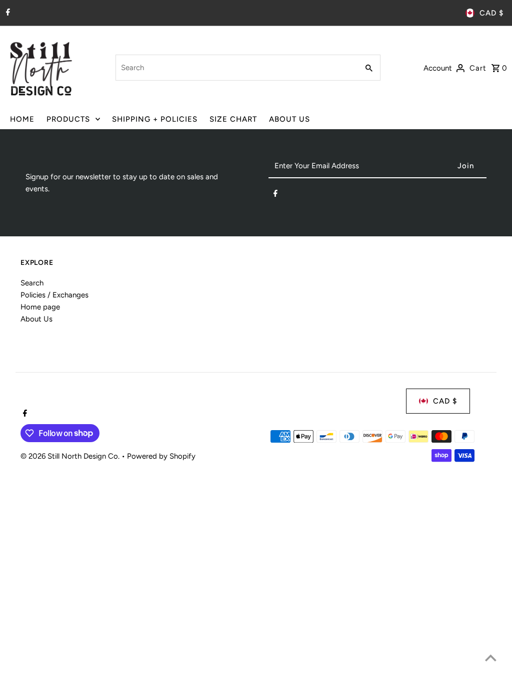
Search (32, 282)
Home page (40, 306)
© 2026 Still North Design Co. (71, 456)
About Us (36, 318)
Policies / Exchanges (54, 294)
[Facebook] (7, 13)
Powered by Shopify (161, 456)
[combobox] (236, 67)
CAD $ (492, 13)
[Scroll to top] (491, 657)
